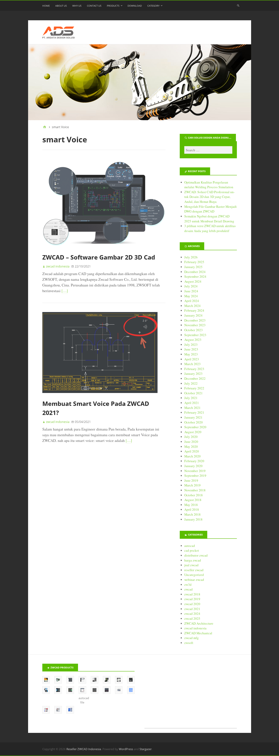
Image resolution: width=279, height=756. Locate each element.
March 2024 (192, 305)
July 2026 (191, 257)
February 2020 (194, 461)
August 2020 (192, 432)
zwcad (188, 589)
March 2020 (192, 456)
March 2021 (192, 407)
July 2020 (191, 436)
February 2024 (194, 310)
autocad (189, 545)
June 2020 (191, 441)
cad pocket (191, 550)
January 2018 (193, 519)
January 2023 (193, 373)
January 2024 (193, 315)
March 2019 (192, 485)
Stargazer (146, 749)
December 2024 (195, 272)
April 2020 (191, 451)
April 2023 (191, 359)
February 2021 (194, 412)
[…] (64, 290)
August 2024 (192, 281)
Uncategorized (194, 574)
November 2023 (195, 325)
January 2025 (193, 267)
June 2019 (191, 480)
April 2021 (191, 403)
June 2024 (191, 291)
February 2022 (194, 388)
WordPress (126, 749)
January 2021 (193, 417)
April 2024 (191, 301)
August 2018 (192, 500)
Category (153, 5)
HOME (46, 5)
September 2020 (195, 427)
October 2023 (193, 330)
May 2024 (191, 296)
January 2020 (193, 466)
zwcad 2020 (192, 604)
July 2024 (191, 286)
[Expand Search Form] (238, 5)
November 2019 (195, 471)
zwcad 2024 (192, 613)
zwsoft (188, 643)
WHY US (76, 5)
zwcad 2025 (192, 618)
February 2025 (194, 262)
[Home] (44, 127)
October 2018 (193, 495)
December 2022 (195, 378)
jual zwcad (191, 565)
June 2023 (191, 349)
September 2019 (195, 475)
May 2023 (191, 354)
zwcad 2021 (192, 609)
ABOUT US (61, 5)
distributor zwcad (196, 555)
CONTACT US (94, 5)
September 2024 (195, 276)
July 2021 (191, 398)
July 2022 (191, 383)
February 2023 (194, 369)
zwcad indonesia (195, 628)
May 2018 (191, 505)
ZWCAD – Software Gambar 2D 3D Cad (98, 257)
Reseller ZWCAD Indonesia (83, 749)
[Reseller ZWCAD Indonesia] (139, 82)
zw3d (188, 584)
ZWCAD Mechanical (198, 633)
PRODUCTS (113, 5)
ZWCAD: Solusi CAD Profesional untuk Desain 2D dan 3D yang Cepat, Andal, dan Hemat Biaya (209, 197)
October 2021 (193, 393)
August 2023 (192, 339)
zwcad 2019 (192, 599)
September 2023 (195, 335)
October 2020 (193, 422)
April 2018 (191, 509)
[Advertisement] (190, 696)
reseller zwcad (193, 570)
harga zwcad (192, 560)
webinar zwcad (194, 579)
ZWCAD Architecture (198, 623)
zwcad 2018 (192, 594)
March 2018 (192, 514)
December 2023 (195, 320)
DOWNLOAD (135, 5)
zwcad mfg (191, 638)
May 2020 (191, 446)
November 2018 (195, 490)
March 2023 (192, 364)
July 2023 (191, 344)
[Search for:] (208, 150)
